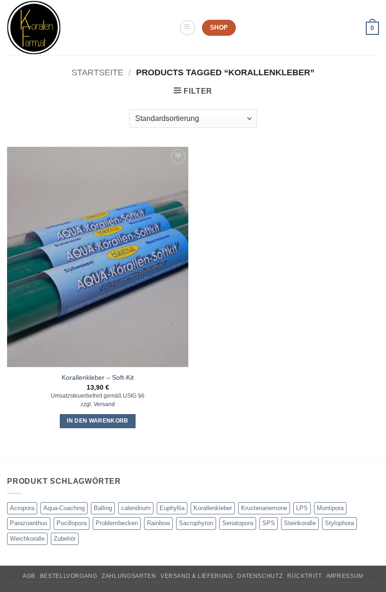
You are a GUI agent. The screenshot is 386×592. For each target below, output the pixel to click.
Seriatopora (237, 523)
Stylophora (339, 523)
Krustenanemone (264, 508)
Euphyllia (172, 508)
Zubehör (65, 538)
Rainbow (158, 523)
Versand (104, 404)
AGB (29, 576)
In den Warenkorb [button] (98, 421)
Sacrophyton (196, 523)
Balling (103, 508)
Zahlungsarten (129, 576)
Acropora (22, 508)
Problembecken (117, 523)
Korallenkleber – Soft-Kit (98, 377)
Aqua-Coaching (64, 508)
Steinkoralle (300, 523)
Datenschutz (259, 576)
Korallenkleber (212, 508)
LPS (302, 508)
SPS (268, 523)
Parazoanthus (29, 523)
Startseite (97, 72)
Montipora (330, 508)
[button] (187, 27)
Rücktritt (304, 576)
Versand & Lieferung (197, 576)
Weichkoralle (27, 538)
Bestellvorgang (68, 576)
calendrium (136, 508)
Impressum (344, 576)
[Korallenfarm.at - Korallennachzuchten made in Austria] (89, 28)
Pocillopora (71, 523)
